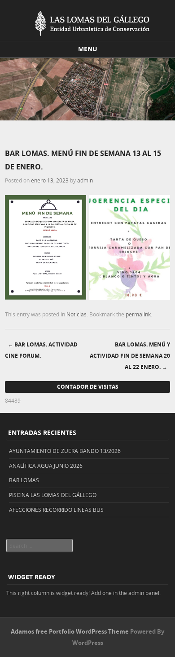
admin (85, 180)
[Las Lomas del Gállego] (87, 21)
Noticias (76, 314)
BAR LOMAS (24, 480)
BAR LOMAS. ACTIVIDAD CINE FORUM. (41, 350)
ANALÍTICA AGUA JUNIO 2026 (46, 465)
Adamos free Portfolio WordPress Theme (70, 631)
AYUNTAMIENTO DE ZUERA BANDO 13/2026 (65, 450)
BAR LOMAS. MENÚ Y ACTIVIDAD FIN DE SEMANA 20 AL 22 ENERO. (130, 356)
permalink (138, 314)
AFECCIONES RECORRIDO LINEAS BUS (56, 509)
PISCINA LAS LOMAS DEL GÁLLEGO (52, 494)
